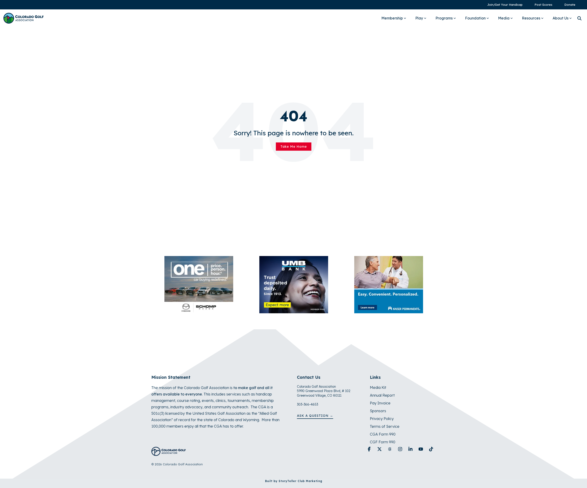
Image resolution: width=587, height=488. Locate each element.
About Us (560, 18)
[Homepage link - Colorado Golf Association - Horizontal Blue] (168, 453)
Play (419, 18)
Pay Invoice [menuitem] (380, 403)
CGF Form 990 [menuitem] (382, 442)
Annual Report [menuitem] (382, 395)
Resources (531, 18)
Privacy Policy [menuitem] (382, 418)
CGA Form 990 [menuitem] (383, 434)
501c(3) (157, 413)
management (163, 400)
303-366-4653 (307, 404)
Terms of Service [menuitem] (384, 426)
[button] (370, 449)
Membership (392, 18)
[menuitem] (502, 4)
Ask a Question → (315, 416)
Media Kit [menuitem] (378, 387)
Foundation (475, 18)
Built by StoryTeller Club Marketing (293, 481)
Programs (444, 18)
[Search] (579, 18)
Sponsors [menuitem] (378, 411)
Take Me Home (293, 146)
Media (503, 18)
